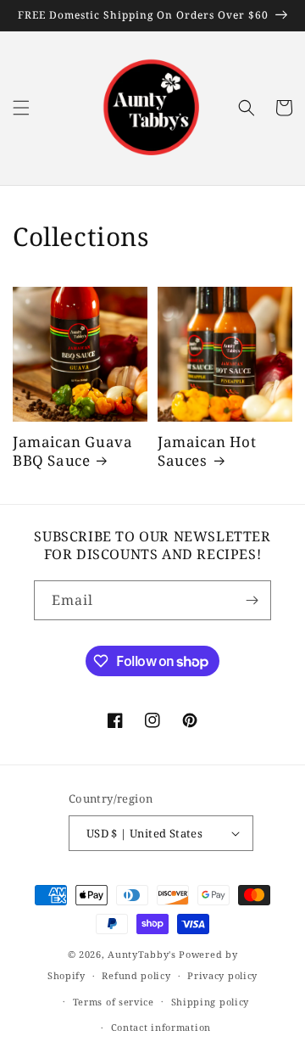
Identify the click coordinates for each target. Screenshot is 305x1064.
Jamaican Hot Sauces (207, 451)
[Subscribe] (251, 600)
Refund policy (136, 975)
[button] (21, 107)
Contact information (161, 1027)
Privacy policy (222, 975)
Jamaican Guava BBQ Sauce (72, 451)
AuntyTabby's (141, 954)
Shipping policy (210, 1001)
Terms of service (113, 1001)
